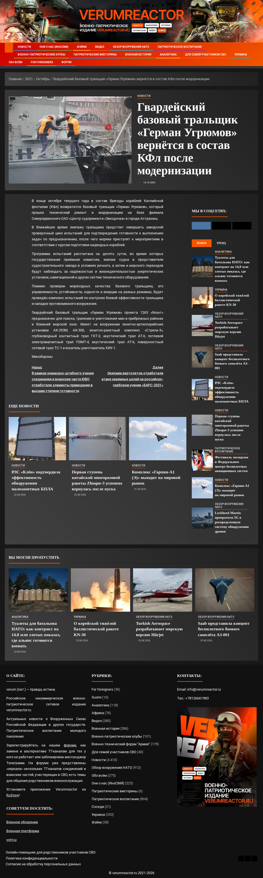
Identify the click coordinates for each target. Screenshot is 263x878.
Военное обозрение (22, 822)
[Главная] (9, 47)
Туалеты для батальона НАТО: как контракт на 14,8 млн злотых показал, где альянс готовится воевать (36, 634)
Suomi (96, 697)
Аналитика (168, 54)
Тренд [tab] (221, 243)
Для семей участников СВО (205, 54)
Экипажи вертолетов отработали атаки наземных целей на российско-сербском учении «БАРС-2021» (132, 376)
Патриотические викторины (95, 54)
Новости (24, 46)
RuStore (12, 795)
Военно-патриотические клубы (41, 54)
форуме (70, 745)
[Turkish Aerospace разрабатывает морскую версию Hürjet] (202, 325)
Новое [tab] (202, 243)
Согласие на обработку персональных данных (43, 864)
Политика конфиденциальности (32, 858)
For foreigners (42, 62)
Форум (66, 62)
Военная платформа (22, 831)
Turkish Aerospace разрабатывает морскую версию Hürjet (159, 629)
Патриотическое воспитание (180, 46)
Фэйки (82, 46)
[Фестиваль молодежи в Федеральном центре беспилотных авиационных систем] (202, 460)
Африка (98, 713)
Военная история (138, 54)
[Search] (254, 54)
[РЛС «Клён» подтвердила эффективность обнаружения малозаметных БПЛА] (37, 438)
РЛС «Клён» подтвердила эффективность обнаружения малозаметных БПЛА (232, 392)
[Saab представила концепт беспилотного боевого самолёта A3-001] (202, 357)
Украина (241, 54)
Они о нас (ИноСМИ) (53, 46)
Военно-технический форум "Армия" (121, 744)
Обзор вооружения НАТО (131, 46)
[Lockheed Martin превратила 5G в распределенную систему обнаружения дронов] (202, 518)
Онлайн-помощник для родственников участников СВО (50, 852)
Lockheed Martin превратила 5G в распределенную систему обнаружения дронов (232, 522)
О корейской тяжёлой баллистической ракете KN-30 (232, 300)
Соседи (98, 807)
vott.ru (11, 840)
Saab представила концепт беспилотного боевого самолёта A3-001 (224, 629)
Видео (99, 46)
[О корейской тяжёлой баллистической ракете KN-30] (202, 297)
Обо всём (15, 62)
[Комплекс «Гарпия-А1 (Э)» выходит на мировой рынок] (157, 438)
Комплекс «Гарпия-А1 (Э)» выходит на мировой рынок (156, 478)
